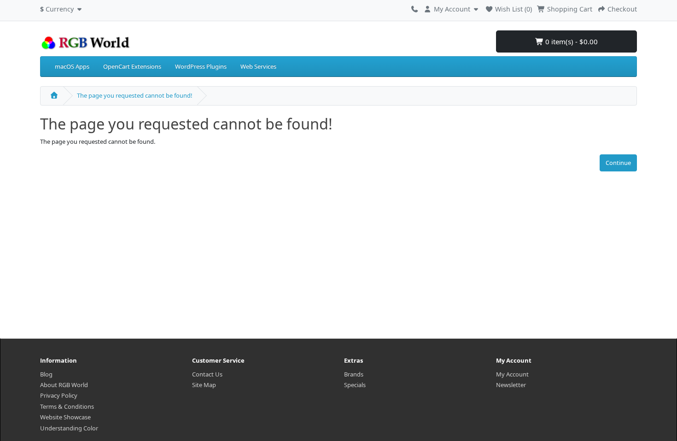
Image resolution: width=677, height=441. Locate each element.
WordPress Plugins (201, 66)
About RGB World (64, 385)
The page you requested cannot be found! (135, 95)
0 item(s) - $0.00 (570, 41)
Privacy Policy (58, 395)
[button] (62, 8)
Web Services (258, 66)
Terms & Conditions (67, 406)
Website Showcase (65, 417)
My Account (512, 374)
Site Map (204, 385)
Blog (46, 374)
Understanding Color (69, 428)
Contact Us (207, 374)
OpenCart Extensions (132, 66)
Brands (353, 374)
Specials (355, 385)
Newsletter (511, 385)
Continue (618, 163)
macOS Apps (72, 66)
